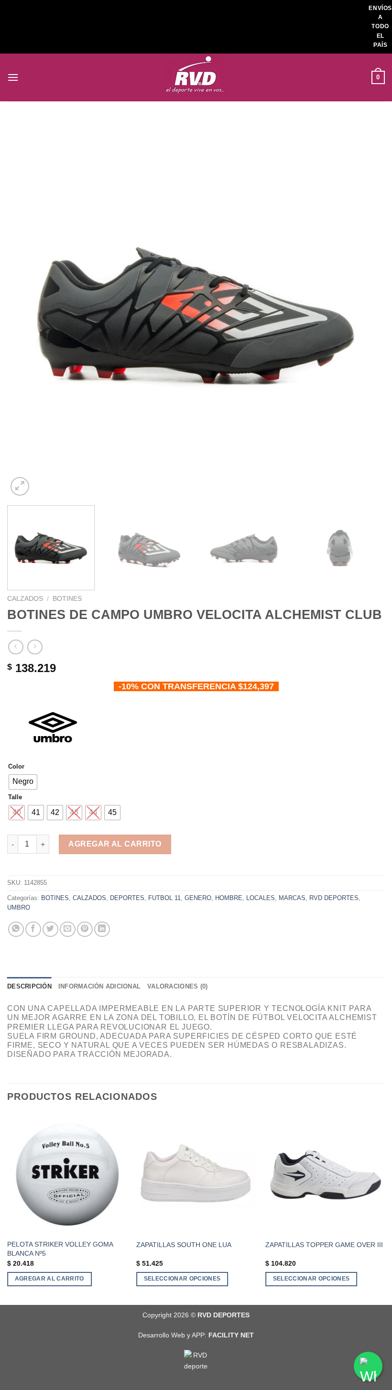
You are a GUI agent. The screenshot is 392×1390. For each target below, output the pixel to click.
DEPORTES (127, 897)
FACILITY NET (231, 1335)
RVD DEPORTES (334, 897)
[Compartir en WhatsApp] (16, 929)
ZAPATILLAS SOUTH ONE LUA (183, 1245)
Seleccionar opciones (182, 1278)
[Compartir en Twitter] (50, 929)
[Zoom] (20, 486)
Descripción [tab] (29, 986)
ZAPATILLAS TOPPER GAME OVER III (324, 1245)
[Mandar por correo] (68, 929)
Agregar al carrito (115, 844)
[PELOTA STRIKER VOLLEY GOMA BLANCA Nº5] (67, 1174)
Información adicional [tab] (99, 986)
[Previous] (26, 309)
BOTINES (67, 598)
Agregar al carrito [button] (49, 1278)
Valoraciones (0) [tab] (177, 986)
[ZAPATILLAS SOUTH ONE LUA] (196, 1174)
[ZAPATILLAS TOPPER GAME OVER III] (325, 1174)
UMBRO (18, 907)
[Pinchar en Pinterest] (85, 929)
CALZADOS (25, 598)
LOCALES (260, 897)
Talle (15, 797)
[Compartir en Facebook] (33, 929)
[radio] (23, 782)
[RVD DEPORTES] (196, 77)
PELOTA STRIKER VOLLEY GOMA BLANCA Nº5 (60, 1248)
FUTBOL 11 (164, 897)
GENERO (198, 897)
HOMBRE (228, 897)
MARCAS (292, 897)
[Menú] (13, 77)
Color (16, 766)
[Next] (365, 309)
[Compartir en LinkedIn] (102, 929)
